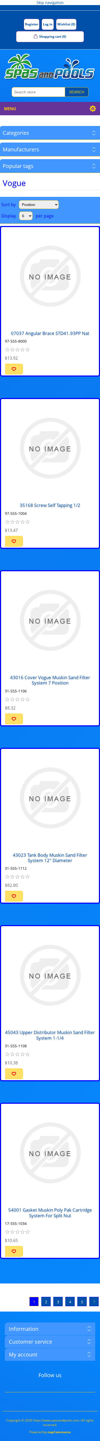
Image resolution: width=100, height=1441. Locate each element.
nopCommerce (59, 1432)
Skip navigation (50, 2)
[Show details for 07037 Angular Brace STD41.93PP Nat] (50, 276)
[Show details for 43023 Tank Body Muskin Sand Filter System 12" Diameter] (50, 798)
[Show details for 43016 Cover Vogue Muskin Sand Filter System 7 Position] (50, 620)
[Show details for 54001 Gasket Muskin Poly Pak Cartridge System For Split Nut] (50, 1153)
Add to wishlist (14, 369)
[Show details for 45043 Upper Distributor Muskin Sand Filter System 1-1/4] (50, 975)
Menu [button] (10, 108)
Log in (48, 24)
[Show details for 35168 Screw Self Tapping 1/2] (50, 448)
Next (94, 1301)
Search (76, 92)
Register (31, 24)
